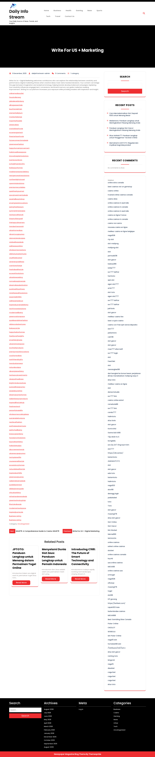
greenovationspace (17, 316)
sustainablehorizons (17, 418)
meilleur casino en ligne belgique (121, 231)
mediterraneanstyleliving (19, 172)
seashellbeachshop (17, 199)
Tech (48, 16)
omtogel (111, 575)
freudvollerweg (15, 97)
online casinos (113, 542)
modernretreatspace (17, 508)
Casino (116, 713)
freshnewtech (14, 406)
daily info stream (18, 14)
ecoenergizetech (16, 132)
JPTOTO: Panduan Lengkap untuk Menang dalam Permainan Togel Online (24, 558)
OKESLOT (111, 627)
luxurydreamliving (16, 442)
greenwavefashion (16, 144)
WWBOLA (111, 631)
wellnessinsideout (16, 301)
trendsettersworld (16, 226)
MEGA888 (112, 615)
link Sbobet (112, 530)
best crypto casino (115, 320)
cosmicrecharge (15, 265)
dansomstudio (113, 392)
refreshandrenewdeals (18, 496)
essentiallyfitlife (15, 297)
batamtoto (112, 457)
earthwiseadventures (17, 426)
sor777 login (113, 353)
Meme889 (112, 534)
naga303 (111, 485)
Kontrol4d (112, 428)
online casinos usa (115, 570)
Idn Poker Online (114, 636)
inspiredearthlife (15, 473)
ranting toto (113, 656)
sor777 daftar (113, 272)
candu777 (112, 412)
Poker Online (113, 623)
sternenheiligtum (16, 113)
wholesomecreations (17, 250)
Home (46, 10)
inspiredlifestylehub (16, 402)
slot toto (111, 292)
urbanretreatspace (16, 344)
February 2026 (49, 730)
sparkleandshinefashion (18, 320)
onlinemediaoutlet (16, 93)
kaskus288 (112, 264)
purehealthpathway (17, 289)
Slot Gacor (112, 526)
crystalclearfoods (16, 128)
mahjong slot (113, 247)
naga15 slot (112, 640)
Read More (21, 582)
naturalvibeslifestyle (17, 469)
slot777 (111, 329)
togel (110, 591)
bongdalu (112, 441)
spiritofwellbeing (15, 430)
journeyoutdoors (15, 160)
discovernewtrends (16, 449)
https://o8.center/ (115, 453)
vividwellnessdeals (16, 242)
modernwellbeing (16, 312)
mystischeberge (15, 117)
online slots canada (116, 182)
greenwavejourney (16, 477)
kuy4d (110, 558)
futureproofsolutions (17, 438)
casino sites (112, 199)
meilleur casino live (115, 316)
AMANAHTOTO (114, 461)
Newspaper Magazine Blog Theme (70, 754)
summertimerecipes (17, 211)
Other (116, 723)
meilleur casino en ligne (117, 384)
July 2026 (47, 713)
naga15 (111, 664)
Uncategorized (23, 524)
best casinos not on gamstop (120, 186)
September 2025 (50, 744)
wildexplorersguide (16, 488)
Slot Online (112, 522)
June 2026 (48, 716)
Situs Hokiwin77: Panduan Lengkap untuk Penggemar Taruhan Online (123, 136)
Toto (110, 506)
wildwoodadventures (17, 324)
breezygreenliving (16, 434)
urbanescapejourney (17, 453)
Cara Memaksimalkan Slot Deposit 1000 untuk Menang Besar (123, 114)
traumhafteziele (15, 121)
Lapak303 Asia (113, 607)
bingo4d (111, 660)
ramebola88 (113, 404)
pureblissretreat (15, 485)
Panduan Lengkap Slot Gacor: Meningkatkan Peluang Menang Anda (124, 129)
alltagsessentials (16, 105)
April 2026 (47, 723)
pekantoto (112, 333)
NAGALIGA (112, 538)
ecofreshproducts (16, 348)
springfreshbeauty (16, 207)
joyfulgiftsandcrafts (17, 164)
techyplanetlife (15, 457)
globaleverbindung (16, 101)
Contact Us (69, 16)
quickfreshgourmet (16, 191)
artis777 (111, 288)
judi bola (111, 308)
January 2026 (49, 733)
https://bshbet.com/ (116, 603)
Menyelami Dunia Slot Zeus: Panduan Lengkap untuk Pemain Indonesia (54, 556)
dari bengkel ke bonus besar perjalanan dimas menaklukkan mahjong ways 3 (124, 374)
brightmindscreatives (17, 383)
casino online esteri (116, 400)
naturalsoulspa (15, 367)
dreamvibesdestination (18, 285)
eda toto (111, 473)
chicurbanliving (15, 492)
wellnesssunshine (16, 246)
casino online (113, 191)
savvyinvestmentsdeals (18, 195)
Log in (81, 709)
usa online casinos (115, 562)
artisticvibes (14, 125)
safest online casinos (116, 546)
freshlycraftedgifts (16, 336)
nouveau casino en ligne (117, 227)
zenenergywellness (16, 262)
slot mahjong (113, 243)
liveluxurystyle (14, 328)
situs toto (111, 380)
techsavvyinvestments (18, 375)
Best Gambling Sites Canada (119, 619)
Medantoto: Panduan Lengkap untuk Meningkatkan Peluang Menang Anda (124, 122)
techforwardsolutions (17, 308)
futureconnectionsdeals (18, 140)
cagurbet (112, 672)
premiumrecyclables (17, 187)
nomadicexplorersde (17, 281)
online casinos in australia (118, 203)
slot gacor (112, 260)
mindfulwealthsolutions (18, 293)
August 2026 (49, 709)
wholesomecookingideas (19, 414)
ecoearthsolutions (16, 273)
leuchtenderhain (15, 109)
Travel (57, 16)
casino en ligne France (117, 215)
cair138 (110, 337)
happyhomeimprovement (19, 148)
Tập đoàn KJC (113, 437)
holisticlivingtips (15, 445)
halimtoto (112, 416)
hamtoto (111, 276)
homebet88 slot (114, 644)
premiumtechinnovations (19, 352)
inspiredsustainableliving (18, 305)
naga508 (111, 235)
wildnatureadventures (17, 254)
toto (109, 502)
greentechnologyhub (17, 500)
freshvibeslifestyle (16, 269)
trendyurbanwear (16, 363)
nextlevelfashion (15, 422)
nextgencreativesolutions (19, 175)
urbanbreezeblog (16, 277)
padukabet (112, 497)
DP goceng (112, 599)
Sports (99, 10)
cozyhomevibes (15, 355)
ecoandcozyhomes (16, 465)
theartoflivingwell (16, 218)
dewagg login (113, 493)
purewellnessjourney (17, 387)
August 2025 (49, 747)
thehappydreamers (17, 222)
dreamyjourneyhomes (17, 395)
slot (109, 251)
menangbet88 (114, 369)
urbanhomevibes (15, 230)
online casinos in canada (118, 207)
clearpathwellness (16, 379)
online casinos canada (117, 554)
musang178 (112, 514)
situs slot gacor (114, 518)
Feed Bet (111, 361)
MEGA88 (111, 566)
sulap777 (111, 268)
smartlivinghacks (15, 340)
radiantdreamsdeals (17, 481)
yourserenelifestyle (16, 461)
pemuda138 (112, 255)
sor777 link (112, 396)
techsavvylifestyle (16, 215)
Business (57, 10)
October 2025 (49, 740)
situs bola (112, 420)
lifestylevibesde (15, 504)
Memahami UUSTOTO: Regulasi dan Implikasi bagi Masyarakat (123, 144)
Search (125, 76)
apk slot (111, 280)
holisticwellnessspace (17, 152)
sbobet (111, 550)
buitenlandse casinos (116, 611)
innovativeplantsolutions (18, 156)
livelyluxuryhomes (16, 168)
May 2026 (47, 719)
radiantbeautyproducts (18, 398)
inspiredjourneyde (16, 512)
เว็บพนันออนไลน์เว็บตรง (116, 648)
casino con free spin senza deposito (122, 325)
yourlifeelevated (15, 258)
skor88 (110, 489)
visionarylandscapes (17, 238)
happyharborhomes (17, 332)
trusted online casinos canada (120, 195)
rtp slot (111, 239)
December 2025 (50, 737)
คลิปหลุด (111, 583)
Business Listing (15, 516)
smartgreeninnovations (18, 203)
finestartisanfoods (16, 136)
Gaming (79, 10)
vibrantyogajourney (16, 234)
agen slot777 (113, 284)
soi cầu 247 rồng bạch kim (118, 445)
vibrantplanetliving (16, 371)
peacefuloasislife (16, 410)
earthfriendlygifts (16, 359)
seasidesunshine (15, 391)
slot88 (110, 595)
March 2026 (48, 726)
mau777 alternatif (115, 349)
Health (68, 10)
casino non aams (115, 223)
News (89, 10)
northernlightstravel (17, 179)
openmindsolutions (16, 183)
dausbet (111, 668)
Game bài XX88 (114, 432)
